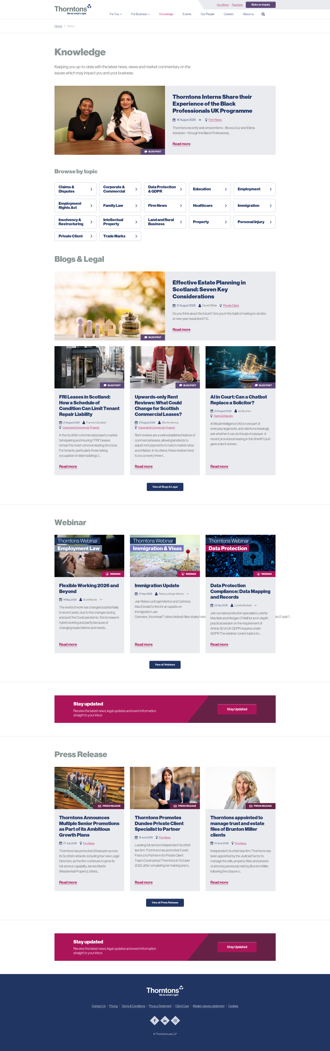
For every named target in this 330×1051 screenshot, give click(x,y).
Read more (181, 144)
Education (202, 189)
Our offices (223, 4)
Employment (249, 189)
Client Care (182, 1006)
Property (201, 222)
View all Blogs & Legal (165, 486)
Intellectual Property (113, 221)
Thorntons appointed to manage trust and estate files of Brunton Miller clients (237, 826)
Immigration (248, 205)
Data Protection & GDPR (162, 189)
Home (58, 26)
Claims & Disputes (67, 189)
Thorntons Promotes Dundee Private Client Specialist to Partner (159, 823)
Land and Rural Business (161, 221)
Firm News (215, 119)
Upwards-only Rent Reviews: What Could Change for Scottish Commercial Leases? (158, 405)
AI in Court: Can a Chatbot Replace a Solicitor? (238, 400)
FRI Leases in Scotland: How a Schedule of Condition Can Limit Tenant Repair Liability (89, 405)
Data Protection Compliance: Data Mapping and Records (240, 591)
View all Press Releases (165, 902)
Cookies (233, 1006)
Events (187, 14)
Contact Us (99, 1006)
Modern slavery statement (208, 1006)
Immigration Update (157, 585)
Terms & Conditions (133, 1006)
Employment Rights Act (70, 205)
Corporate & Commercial (114, 189)
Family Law (113, 205)
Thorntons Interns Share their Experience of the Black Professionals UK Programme (212, 103)
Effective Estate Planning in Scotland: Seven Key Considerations (209, 289)
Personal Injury (251, 222)
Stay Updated (237, 709)
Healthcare (203, 205)
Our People (207, 14)
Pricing (113, 1006)
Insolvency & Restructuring (71, 221)
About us (248, 14)
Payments (237, 4)
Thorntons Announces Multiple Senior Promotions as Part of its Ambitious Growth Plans (89, 826)
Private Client (71, 236)
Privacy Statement (160, 1006)
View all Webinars (165, 664)
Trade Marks (114, 236)
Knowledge (166, 14)
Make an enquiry (260, 4)
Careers (229, 14)
